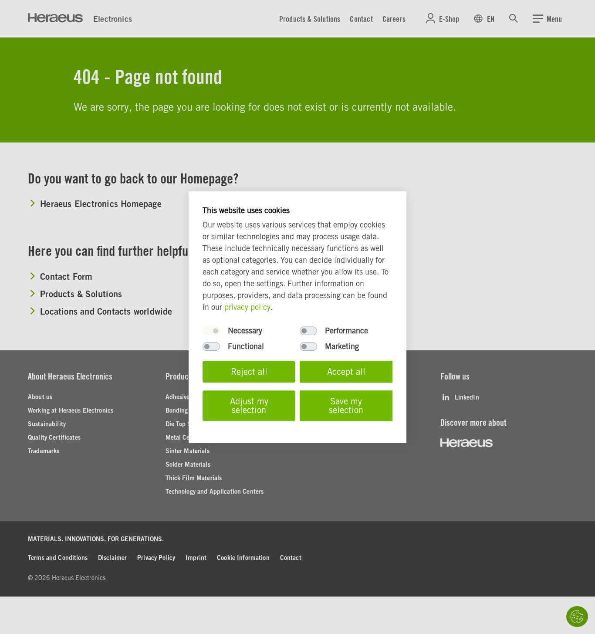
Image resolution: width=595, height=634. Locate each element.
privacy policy (247, 307)
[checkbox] (211, 330)
